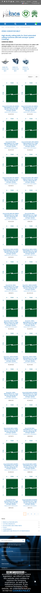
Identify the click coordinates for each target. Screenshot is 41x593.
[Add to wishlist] (8, 104)
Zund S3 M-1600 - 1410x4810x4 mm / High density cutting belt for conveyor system (30, 430)
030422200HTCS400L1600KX (30, 326)
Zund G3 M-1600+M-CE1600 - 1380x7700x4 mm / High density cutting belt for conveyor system (11, 180)
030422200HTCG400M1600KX (29, 219)
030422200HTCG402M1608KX (30, 183)
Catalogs (35, 1)
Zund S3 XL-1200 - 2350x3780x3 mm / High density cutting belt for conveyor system (11, 287)
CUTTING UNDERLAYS (9, 524)
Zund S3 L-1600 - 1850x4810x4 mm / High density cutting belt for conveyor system (30, 323)
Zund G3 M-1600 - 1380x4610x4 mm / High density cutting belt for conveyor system (30, 216)
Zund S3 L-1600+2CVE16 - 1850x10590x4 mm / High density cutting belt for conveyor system (30, 287)
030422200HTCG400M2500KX (11, 148)
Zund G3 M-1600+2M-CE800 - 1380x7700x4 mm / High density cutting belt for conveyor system (30, 180)
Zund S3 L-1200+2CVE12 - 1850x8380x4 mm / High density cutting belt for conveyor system (11, 359)
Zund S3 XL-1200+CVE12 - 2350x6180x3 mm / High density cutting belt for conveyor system (29, 251)
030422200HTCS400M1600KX (30, 434)
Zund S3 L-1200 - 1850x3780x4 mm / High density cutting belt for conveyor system (11, 395)
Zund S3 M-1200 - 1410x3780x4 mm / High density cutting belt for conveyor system (11, 502)
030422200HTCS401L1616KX (11, 326)
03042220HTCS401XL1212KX (30, 255)
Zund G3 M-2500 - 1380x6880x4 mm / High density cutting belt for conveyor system (11, 144)
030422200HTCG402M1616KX (30, 148)
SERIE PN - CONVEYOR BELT (5, 69)
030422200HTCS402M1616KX (29, 398)
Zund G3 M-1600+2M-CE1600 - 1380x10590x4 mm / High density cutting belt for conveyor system (30, 144)
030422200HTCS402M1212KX (11, 470)
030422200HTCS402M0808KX (30, 505)
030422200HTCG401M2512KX (11, 112)
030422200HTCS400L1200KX (11, 398)
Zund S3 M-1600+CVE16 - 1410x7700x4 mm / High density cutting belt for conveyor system (11, 430)
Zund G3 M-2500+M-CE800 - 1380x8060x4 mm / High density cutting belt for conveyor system (29, 108)
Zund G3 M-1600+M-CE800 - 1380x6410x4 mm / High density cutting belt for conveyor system (11, 216)
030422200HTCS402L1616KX (30, 291)
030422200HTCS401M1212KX (30, 470)
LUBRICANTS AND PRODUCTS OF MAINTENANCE (16, 531)
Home (17, 1)
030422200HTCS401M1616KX (11, 434)
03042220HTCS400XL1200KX (11, 291)
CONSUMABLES (7, 529)
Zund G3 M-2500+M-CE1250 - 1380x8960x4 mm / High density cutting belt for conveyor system (11, 108)
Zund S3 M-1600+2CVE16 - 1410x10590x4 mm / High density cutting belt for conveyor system (30, 395)
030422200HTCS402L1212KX (11, 362)
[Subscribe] (23, 540)
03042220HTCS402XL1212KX (11, 255)
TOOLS (5, 527)
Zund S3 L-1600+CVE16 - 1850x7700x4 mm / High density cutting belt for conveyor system (11, 323)
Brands (29, 1)
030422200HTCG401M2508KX (30, 112)
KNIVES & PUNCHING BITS (10, 522)
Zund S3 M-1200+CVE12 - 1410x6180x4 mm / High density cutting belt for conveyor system (30, 466)
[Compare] (11, 104)
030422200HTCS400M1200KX (11, 505)
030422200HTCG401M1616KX (11, 183)
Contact (23, 1)
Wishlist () (36, 3)
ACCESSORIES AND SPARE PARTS (12, 525)
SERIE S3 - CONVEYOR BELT (15, 69)
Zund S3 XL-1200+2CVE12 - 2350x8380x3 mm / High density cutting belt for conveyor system (11, 251)
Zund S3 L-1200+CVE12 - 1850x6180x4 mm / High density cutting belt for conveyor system (30, 359)
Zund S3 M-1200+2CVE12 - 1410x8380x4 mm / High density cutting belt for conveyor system (11, 466)
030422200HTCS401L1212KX (30, 362)
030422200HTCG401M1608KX (11, 219)
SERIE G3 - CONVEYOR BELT (25, 69)
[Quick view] (13, 104)
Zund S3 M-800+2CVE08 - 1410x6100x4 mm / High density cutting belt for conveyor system (30, 502)
